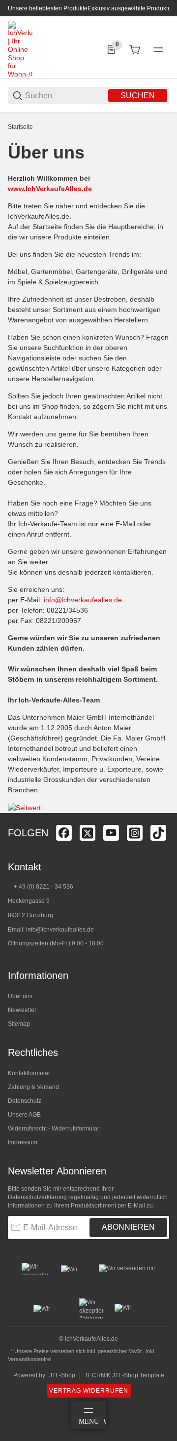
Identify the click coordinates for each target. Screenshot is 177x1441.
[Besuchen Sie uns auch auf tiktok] (158, 833)
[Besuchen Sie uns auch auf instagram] (135, 833)
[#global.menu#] (158, 50)
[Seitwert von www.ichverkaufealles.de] (24, 807)
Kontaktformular (29, 1073)
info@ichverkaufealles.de (83, 600)
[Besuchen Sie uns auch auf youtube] (111, 833)
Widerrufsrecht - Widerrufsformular (53, 1128)
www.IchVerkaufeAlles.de (50, 189)
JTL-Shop (62, 1375)
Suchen (137, 95)
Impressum (22, 1142)
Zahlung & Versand (33, 1087)
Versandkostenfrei (29, 1359)
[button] (161, 809)
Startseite (20, 127)
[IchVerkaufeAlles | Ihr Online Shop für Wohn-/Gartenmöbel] (20, 49)
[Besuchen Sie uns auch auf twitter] (87, 833)
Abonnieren (128, 1227)
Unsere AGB (24, 1114)
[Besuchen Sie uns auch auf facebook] (64, 833)
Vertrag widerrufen (88, 1390)
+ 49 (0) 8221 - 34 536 (43, 886)
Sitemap (19, 1023)
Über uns (20, 996)
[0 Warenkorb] (135, 50)
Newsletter (22, 1010)
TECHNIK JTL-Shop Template (124, 1375)
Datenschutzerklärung (37, 1197)
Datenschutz (24, 1100)
